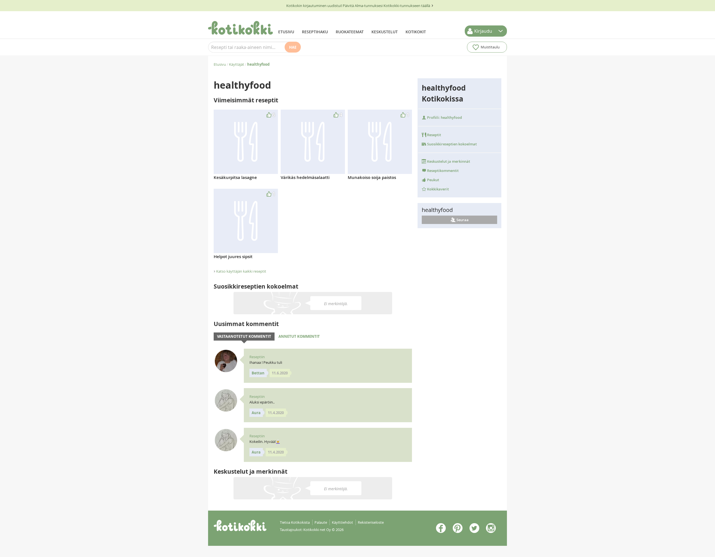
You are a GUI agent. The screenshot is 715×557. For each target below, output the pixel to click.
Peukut (432, 179)
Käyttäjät (236, 64)
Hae (292, 47)
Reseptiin (257, 356)
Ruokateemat (350, 31)
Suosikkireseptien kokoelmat (451, 144)
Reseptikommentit (442, 170)
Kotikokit (416, 31)
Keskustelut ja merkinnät (448, 161)
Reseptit (433, 134)
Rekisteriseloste (371, 522)
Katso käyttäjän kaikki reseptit (241, 271)
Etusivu (286, 31)
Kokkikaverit (437, 189)
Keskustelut (384, 31)
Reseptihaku (315, 31)
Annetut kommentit (299, 336)
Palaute (320, 522)
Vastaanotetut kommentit (244, 336)
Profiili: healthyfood (444, 117)
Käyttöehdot (342, 522)
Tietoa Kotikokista (295, 522)
